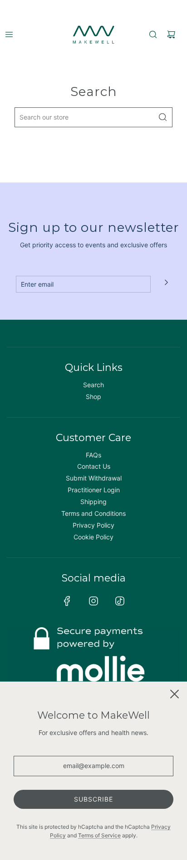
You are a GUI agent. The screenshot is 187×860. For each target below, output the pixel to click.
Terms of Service (99, 835)
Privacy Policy (93, 525)
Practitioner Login (94, 490)
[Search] (153, 34)
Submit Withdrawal (94, 478)
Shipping (93, 501)
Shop (93, 396)
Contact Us (93, 466)
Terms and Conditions (93, 513)
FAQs (93, 455)
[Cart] (171, 34)
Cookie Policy (93, 537)
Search (93, 385)
